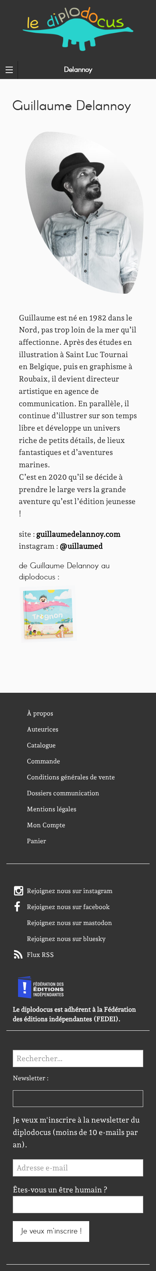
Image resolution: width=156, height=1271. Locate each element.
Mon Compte (46, 825)
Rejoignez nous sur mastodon (69, 923)
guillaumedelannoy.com (78, 534)
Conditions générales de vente (71, 777)
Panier (36, 841)
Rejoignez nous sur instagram (69, 891)
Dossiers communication (63, 793)
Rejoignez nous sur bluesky (66, 939)
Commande (43, 761)
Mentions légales (51, 809)
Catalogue (41, 745)
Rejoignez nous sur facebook (68, 907)
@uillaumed (81, 546)
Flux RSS (40, 955)
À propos (40, 713)
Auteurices (42, 729)
